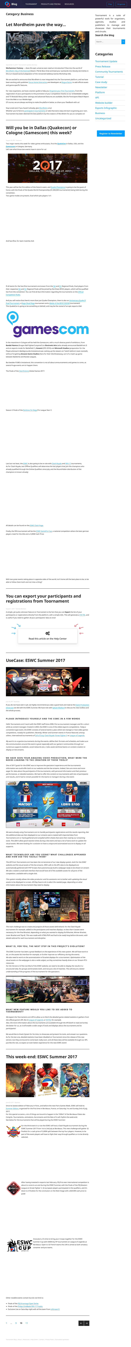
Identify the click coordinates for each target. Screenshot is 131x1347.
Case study (101, 82)
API (97, 97)
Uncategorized (103, 118)
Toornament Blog (11, 1339)
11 (27, 1323)
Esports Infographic (106, 108)
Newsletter (101, 87)
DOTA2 (48, 1020)
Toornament (31, 4)
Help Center (34, 1339)
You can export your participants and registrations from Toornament (43, 598)
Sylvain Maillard (59, 708)
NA (54, 286)
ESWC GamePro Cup (44, 531)
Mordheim (43, 108)
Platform (100, 92)
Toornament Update (25, 65)
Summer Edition (12, 1108)
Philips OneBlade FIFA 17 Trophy (30, 1306)
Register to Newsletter (110, 133)
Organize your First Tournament (62, 91)
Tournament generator (62, 1339)
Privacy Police (49, 1339)
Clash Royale (57, 463)
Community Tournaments (109, 71)
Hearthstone (24, 371)
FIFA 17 (68, 463)
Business (34, 65)
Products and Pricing (51, 4)
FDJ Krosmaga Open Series (28, 1303)
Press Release (102, 66)
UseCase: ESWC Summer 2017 (35, 660)
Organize (121, 4)
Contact (41, 1339)
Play (110, 4)
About (20, 1339)
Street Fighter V (61, 735)
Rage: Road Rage (28, 303)
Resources (69, 4)
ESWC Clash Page (36, 525)
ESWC (25, 463)
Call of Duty (39, 735)
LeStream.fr (55, 1309)
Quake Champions (58, 187)
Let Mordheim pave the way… (36, 24)
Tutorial (18, 609)
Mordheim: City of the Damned (18, 71)
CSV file (82, 615)
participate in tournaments (34, 111)
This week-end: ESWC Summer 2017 (41, 1056)
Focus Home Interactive (38, 82)
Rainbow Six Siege (30, 410)
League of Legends (77, 735)
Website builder (103, 102)
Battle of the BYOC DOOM (60, 303)
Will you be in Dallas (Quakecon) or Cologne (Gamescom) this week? (41, 130)
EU (60, 286)
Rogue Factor (67, 82)
